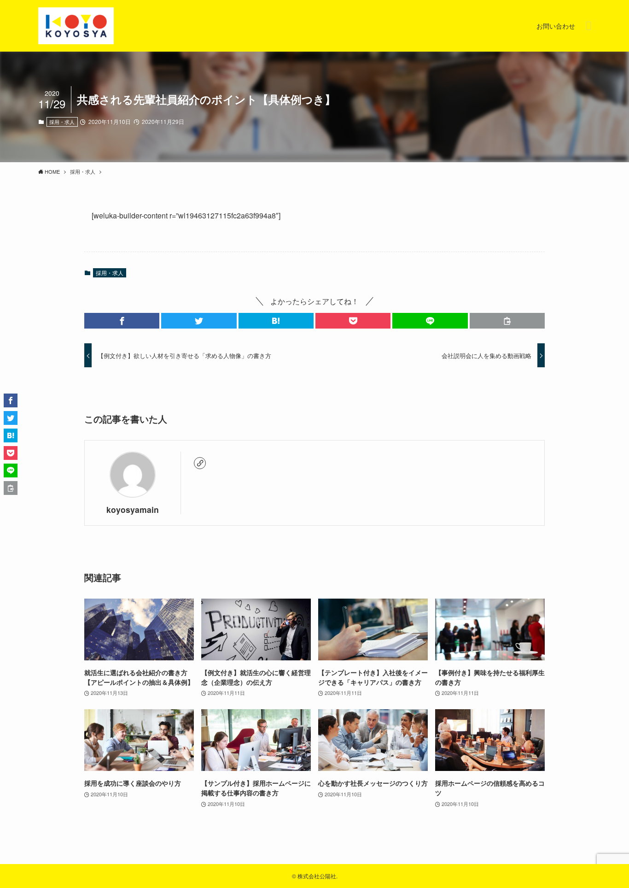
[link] (200, 463)
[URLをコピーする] (507, 321)
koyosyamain (132, 509)
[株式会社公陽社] (76, 25)
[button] (121, 321)
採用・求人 (62, 121)
